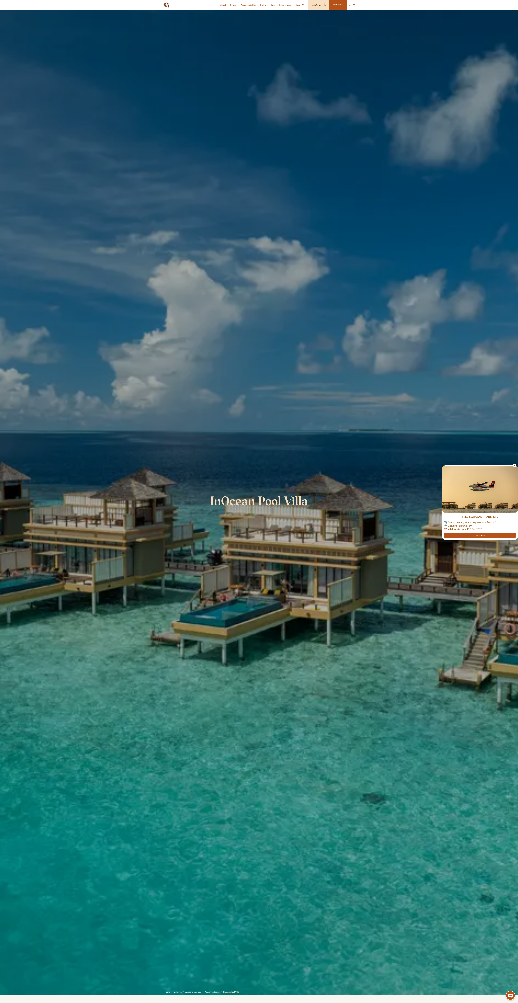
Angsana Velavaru (193, 991)
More (298, 5)
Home (167, 991)
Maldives (178, 991)
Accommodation (212, 991)
